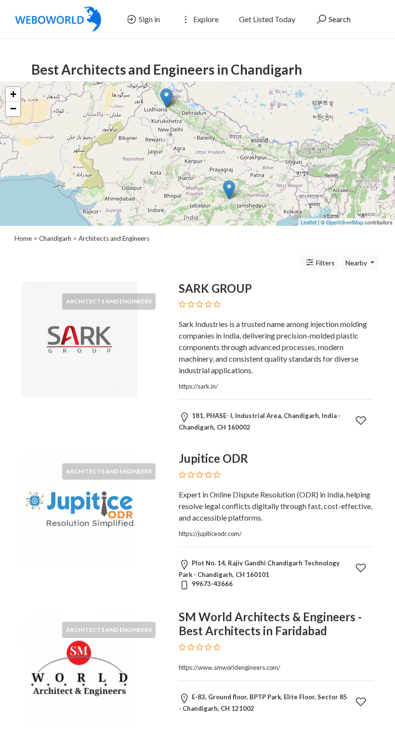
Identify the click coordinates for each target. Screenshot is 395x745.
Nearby (357, 263)
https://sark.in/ (198, 386)
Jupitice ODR (213, 458)
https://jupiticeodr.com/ (210, 533)
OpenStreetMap (344, 222)
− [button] (13, 109)
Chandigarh (55, 238)
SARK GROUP (215, 288)
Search (339, 19)
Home (23, 238)
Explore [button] (205, 19)
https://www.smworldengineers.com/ (229, 667)
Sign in (148, 19)
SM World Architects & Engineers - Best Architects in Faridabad (270, 624)
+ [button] (13, 94)
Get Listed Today (267, 19)
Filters (325, 263)
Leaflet (308, 222)
